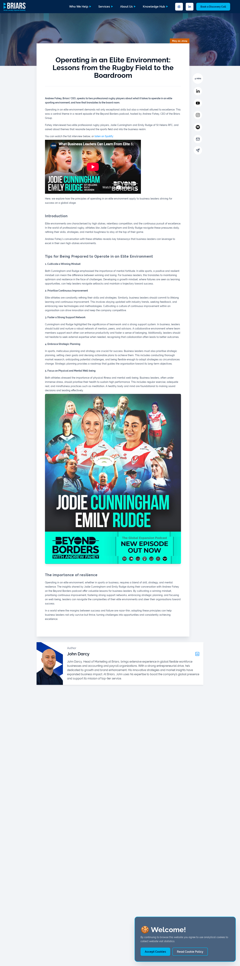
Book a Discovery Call (213, 6)
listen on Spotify (104, 136)
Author (71, 648)
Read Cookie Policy (190, 951)
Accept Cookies (155, 951)
